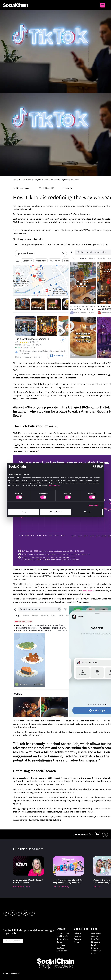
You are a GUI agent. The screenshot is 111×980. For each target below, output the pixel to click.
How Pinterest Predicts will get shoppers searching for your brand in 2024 (67, 881)
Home (15, 180)
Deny (24, 512)
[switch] (43, 497)
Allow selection (55, 512)
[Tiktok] (25, 913)
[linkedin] (97, 834)
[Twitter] (105, 834)
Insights (38, 180)
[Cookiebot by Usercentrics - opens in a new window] (93, 466)
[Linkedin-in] (6, 913)
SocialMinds (26, 180)
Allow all (87, 512)
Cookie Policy (54, 485)
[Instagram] (19, 913)
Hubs (94, 928)
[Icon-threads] (32, 913)
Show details (93, 505)
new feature (89, 590)
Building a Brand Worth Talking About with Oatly (27, 881)
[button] (102, 5)
